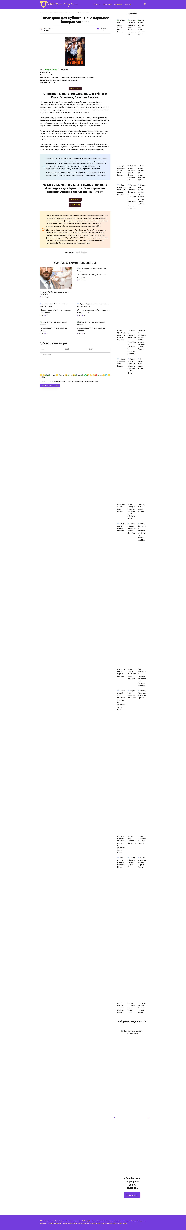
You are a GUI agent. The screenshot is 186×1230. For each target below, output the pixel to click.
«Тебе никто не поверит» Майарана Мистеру (120, 1007)
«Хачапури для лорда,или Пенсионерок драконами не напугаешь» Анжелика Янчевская (132, 342)
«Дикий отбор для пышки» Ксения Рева (131, 1007)
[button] (115, 1118)
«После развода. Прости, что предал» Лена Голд (132, 673)
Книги (95, 4)
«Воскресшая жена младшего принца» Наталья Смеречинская (132, 173)
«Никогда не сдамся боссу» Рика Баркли (121, 170)
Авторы (128, 4)
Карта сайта (107, 4)
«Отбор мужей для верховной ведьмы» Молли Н (121, 335)
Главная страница (45, 12)
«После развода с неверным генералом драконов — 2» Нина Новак (131, 511)
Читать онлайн (132, 1195)
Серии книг (118, 4)
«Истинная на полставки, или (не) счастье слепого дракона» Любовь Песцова (142, 340)
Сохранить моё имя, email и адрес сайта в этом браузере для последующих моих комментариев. (70, 381)
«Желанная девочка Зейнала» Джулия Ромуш (142, 1007)
